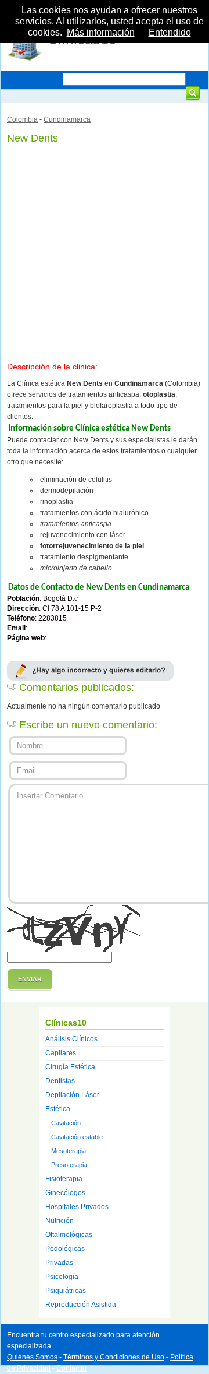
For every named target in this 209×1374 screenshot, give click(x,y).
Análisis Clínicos (71, 1039)
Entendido (170, 32)
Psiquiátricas (65, 1291)
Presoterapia (69, 1164)
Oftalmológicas (68, 1235)
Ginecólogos (65, 1193)
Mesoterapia (68, 1150)
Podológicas (65, 1249)
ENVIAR (30, 978)
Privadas (59, 1263)
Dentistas (60, 1081)
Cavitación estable (77, 1136)
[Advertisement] (104, 250)
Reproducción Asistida (80, 1305)
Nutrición (59, 1221)
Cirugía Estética (70, 1067)
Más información (101, 32)
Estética (57, 1109)
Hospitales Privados (77, 1207)
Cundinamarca (67, 119)
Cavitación (66, 1122)
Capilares (60, 1053)
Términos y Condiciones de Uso (113, 1357)
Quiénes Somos (32, 1357)
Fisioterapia (63, 1179)
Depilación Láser (72, 1095)
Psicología (61, 1277)
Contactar (71, 1368)
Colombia (22, 119)
